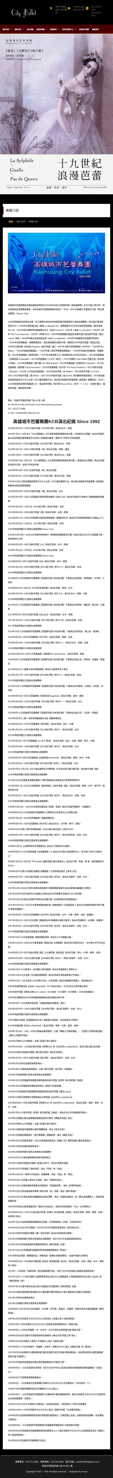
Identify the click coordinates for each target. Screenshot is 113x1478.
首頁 (11, 221)
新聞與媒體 (40, 29)
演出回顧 (30, 29)
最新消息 (18, 29)
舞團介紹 (33, 221)
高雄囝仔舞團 (84, 29)
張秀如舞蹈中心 (68, 29)
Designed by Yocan (78, 1471)
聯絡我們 (95, 29)
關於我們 (6, 29)
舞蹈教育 (53, 29)
